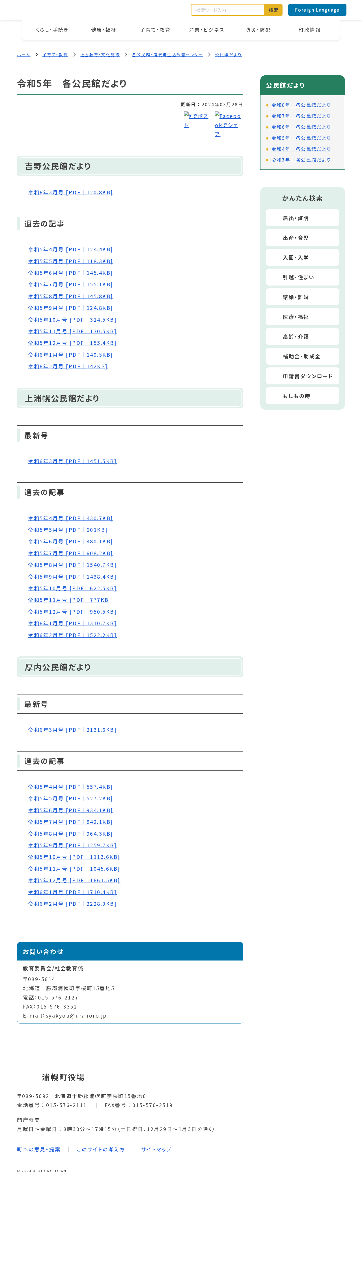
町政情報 (310, 29)
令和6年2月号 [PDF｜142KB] (68, 366)
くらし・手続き (52, 29)
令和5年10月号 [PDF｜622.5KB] (72, 588)
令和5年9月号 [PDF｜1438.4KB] (72, 576)
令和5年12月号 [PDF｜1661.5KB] (74, 880)
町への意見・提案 (39, 1149)
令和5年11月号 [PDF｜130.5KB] (72, 331)
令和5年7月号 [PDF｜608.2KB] (70, 553)
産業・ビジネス (207, 29)
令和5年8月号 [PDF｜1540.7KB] (72, 564)
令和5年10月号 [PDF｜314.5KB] (72, 319)
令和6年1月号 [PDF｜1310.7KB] (72, 623)
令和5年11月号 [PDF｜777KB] (69, 599)
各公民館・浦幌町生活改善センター (167, 54)
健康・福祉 (104, 29)
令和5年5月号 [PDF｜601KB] (68, 529)
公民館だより (228, 54)
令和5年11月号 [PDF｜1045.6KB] (74, 868)
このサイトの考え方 (101, 1149)
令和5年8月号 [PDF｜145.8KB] (70, 296)
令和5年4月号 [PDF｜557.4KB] (70, 786)
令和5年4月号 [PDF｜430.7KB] (70, 518)
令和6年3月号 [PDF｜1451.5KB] (72, 461)
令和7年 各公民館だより (301, 115)
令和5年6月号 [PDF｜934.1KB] (70, 810)
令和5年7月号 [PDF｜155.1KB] (70, 284)
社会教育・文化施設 (100, 54)
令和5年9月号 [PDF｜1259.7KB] (72, 845)
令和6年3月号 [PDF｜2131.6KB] (72, 729)
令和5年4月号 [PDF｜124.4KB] (70, 249)
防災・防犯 (258, 29)
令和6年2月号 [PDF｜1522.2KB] (72, 635)
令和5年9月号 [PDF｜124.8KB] (70, 307)
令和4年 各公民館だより (301, 148)
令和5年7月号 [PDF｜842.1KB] (70, 821)
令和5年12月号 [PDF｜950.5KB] (72, 611)
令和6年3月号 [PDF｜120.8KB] (70, 192)
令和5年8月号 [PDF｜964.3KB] (70, 833)
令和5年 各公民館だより (301, 137)
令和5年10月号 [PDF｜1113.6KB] (74, 856)
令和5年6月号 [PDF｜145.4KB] (70, 272)
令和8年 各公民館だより (301, 104)
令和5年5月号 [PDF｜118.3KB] (70, 261)
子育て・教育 (155, 29)
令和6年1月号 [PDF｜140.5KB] (70, 354)
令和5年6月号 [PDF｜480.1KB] (70, 541)
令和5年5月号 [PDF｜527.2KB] (70, 798)
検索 (274, 9)
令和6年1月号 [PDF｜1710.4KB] (72, 892)
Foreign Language (317, 9)
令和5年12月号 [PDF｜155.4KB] (72, 342)
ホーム (24, 54)
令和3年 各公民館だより (301, 159)
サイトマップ (156, 1149)
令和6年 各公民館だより (301, 126)
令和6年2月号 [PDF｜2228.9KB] (72, 903)
